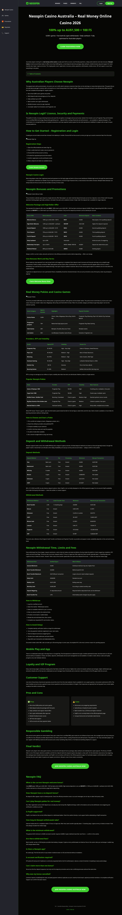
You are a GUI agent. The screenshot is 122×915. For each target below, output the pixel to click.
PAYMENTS (73, 3)
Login (101, 3)
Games (5, 15)
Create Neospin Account (36, 167)
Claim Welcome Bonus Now (40, 281)
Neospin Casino (7, 10)
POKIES (65, 3)
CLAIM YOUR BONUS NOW (70, 46)
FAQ (80, 3)
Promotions (6, 21)
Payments (6, 27)
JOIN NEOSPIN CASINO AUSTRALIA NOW (70, 766)
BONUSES (57, 3)
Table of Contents (35, 74)
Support (5, 33)
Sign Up (110, 3)
